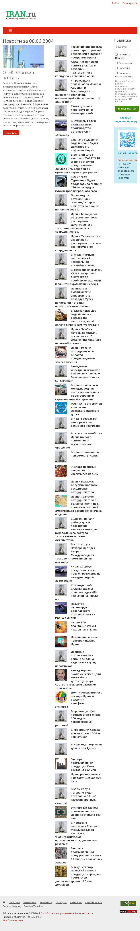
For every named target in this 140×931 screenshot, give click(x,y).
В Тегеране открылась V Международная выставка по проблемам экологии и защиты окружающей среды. (78, 277)
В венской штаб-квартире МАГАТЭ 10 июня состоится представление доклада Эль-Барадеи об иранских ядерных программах (77, 163)
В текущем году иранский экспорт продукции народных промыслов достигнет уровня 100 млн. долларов (78, 876)
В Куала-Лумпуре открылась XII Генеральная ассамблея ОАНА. (83, 260)
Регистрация (129, 3)
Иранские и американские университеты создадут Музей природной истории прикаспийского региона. (74, 297)
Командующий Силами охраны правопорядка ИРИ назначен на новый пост (76, 592)
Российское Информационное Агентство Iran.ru (67, 913)
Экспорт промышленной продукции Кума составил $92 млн (83, 764)
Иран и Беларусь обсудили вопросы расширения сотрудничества (84, 487)
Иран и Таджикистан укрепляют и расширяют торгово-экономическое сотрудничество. (78, 243)
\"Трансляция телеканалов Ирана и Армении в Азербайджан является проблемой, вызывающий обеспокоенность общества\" (78, 91)
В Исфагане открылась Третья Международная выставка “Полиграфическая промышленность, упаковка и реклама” (76, 833)
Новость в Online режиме (123, 74)
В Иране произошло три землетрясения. (85, 453)
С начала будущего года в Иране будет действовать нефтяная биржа (84, 145)
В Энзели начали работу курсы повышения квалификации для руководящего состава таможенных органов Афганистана (76, 529)
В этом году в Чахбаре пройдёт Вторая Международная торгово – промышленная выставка (75, 553)
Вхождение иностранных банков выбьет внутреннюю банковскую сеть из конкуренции (77, 373)
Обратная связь (15, 920)
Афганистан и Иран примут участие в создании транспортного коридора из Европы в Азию (76, 69)
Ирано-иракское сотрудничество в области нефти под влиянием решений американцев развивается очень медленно (78, 505)
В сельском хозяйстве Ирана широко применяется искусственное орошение (78, 440)
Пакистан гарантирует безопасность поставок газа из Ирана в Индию (75, 611)
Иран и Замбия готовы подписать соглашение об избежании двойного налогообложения (78, 336)
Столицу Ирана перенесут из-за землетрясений (82, 109)
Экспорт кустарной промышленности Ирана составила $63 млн (86, 813)
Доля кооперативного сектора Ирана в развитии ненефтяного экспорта (78, 699)
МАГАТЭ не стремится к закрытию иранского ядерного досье (86, 409)
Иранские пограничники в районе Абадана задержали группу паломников (75, 659)
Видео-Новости (12, 906)
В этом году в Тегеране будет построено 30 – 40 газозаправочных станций (75, 796)
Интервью (76, 902)
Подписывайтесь (128, 160)
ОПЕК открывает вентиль (18, 75)
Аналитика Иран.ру (123, 56)
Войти (115, 3)
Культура (61, 902)
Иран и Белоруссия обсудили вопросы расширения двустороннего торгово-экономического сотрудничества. (76, 223)
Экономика (125, 63)
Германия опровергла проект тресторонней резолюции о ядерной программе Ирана (86, 52)
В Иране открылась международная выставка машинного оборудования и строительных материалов (78, 392)
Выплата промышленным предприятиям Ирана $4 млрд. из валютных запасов (78, 855)
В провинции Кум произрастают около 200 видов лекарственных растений (78, 718)
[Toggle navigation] (10, 30)
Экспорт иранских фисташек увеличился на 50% (84, 470)
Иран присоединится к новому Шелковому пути (86, 777)
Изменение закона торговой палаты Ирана (84, 640)
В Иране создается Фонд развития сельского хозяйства (85, 422)
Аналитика (46, 902)
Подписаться (128, 108)
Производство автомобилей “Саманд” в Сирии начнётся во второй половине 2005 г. (77, 202)
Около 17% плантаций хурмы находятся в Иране (84, 625)
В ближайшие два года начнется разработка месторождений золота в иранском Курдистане (77, 317)
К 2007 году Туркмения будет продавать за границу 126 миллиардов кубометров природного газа (78, 184)
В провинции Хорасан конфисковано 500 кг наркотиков (86, 733)
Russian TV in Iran (34, 906)
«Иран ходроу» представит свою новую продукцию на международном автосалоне (77, 573)
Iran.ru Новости (128, 153)
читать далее (11, 132)
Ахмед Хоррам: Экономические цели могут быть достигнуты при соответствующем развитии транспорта (78, 679)
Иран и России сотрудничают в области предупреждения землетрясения (75, 355)
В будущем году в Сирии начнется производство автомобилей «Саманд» (75, 128)
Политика (124, 68)
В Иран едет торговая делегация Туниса (86, 746)
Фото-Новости (93, 902)
